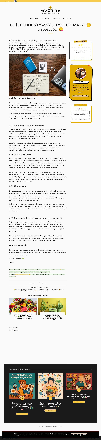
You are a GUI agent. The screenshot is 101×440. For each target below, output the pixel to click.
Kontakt (41, 426)
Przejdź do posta (50, 410)
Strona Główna (34, 18)
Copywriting (56, 18)
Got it (84, 434)
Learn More (76, 434)
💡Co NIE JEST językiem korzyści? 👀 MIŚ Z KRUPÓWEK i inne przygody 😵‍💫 (25, 290)
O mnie (65, 18)
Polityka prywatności (51, 426)
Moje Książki (45, 18)
